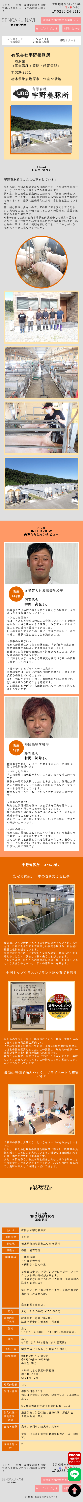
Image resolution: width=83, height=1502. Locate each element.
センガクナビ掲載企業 (15, 40)
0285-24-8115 (68, 11)
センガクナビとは (47, 28)
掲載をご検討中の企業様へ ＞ (61, 20)
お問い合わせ (71, 28)
